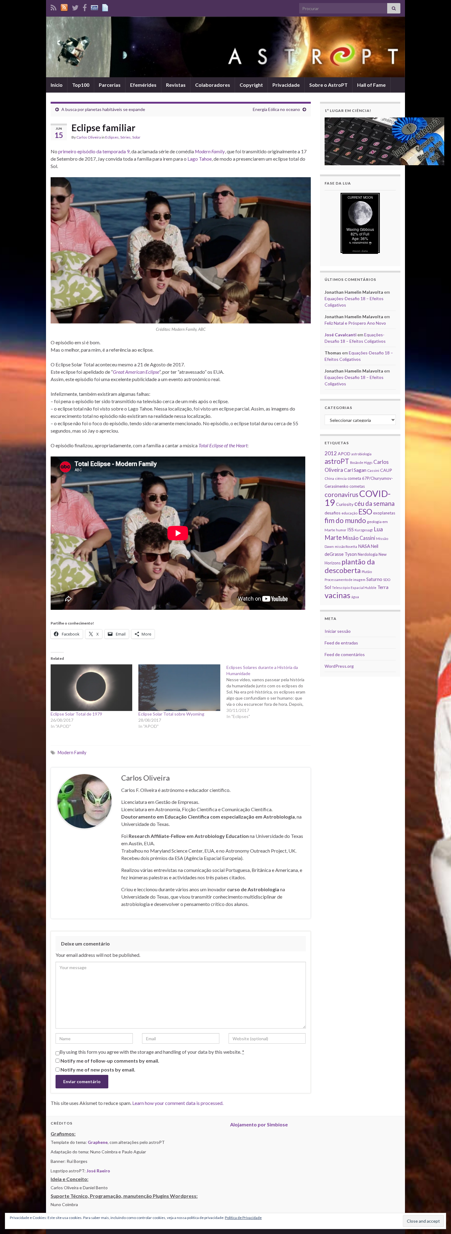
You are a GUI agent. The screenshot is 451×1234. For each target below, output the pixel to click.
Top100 (80, 85)
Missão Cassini (359, 538)
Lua (378, 529)
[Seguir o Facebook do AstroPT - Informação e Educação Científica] (85, 6)
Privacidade (286, 85)
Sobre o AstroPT (328, 85)
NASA (364, 546)
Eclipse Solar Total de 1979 (76, 713)
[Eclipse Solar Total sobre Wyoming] (179, 687)
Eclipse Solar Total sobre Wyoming (171, 713)
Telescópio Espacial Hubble (354, 588)
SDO (386, 580)
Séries (125, 137)
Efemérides (143, 85)
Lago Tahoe (199, 159)
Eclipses (112, 137)
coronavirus (341, 494)
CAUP (386, 470)
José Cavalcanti (341, 334)
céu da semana (374, 503)
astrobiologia (361, 454)
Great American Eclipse (136, 372)
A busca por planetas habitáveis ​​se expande (103, 109)
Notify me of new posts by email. (97, 1069)
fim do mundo (345, 520)
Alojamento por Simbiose (259, 1124)
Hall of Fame (371, 85)
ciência (341, 478)
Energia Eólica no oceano (276, 109)
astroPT (337, 461)
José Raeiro (98, 1170)
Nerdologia (368, 554)
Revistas (176, 85)
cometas (357, 486)
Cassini (373, 470)
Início (57, 85)
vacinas (337, 595)
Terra (382, 587)
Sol (328, 587)
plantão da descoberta (350, 566)
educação (349, 513)
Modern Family (72, 752)
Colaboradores (212, 85)
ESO (365, 511)
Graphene (98, 1142)
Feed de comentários (345, 654)
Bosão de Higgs (361, 462)
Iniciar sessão (338, 631)
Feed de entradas (341, 642)
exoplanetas (384, 512)
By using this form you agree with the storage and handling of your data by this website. (152, 1052)
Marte (333, 537)
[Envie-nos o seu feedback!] (106, 6)
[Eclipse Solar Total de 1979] (91, 687)
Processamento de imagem (345, 580)
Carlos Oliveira (88, 137)
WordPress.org (339, 666)
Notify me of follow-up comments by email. (109, 1061)
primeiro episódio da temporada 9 (93, 151)
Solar (136, 137)
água (355, 597)
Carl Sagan (355, 470)
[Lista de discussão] (94, 6)
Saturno (374, 579)
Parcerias (110, 85)
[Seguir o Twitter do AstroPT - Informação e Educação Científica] (75, 6)
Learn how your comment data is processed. (177, 1103)
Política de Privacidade (243, 1217)
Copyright (251, 85)
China (329, 478)
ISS (350, 529)
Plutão (367, 572)
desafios (333, 512)
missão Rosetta (346, 546)
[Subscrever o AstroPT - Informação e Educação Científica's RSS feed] (53, 6)
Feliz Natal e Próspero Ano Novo (355, 323)
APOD (344, 453)
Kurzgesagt (364, 530)
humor (341, 530)
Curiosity (344, 504)
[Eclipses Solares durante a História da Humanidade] (270, 692)
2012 (331, 453)
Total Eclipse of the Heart (223, 445)
